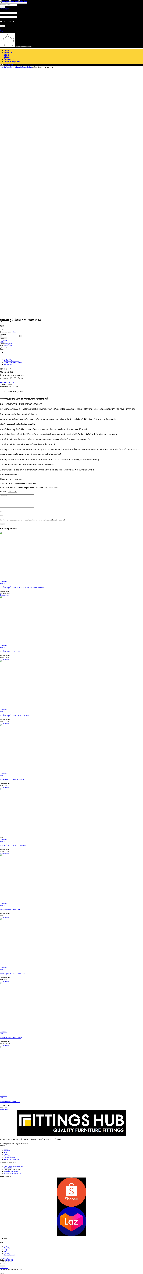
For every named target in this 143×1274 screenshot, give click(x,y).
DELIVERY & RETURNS (13, 362)
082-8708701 (9, 65)
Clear (14, 332)
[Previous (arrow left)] (1, 1273)
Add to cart (4, 338)
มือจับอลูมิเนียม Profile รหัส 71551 (13, 974)
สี (0, 332)
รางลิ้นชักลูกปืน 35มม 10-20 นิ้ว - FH (14, 715)
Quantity (3, 334)
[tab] (73, 359)
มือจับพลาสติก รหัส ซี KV (10, 1102)
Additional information (11, 361)
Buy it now (3, 340)
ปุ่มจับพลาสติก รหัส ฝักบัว (10, 909)
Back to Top (4, 1268)
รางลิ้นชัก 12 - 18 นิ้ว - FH (10, 651)
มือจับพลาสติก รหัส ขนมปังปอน (12, 780)
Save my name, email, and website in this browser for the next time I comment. (34, 520)
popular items (8, 345)
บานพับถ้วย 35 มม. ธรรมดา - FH (13, 845)
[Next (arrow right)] (3, 1273)
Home (2, 67)
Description (7, 359)
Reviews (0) (7, 364)
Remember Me (8, 21)
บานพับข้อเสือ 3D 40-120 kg (11, 1038)
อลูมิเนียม (28, 67)
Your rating (4, 491)
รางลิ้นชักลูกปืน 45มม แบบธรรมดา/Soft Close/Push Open (22, 587)
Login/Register (4, 9)
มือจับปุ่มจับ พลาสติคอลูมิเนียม (14, 67)
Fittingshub (8, 344)
